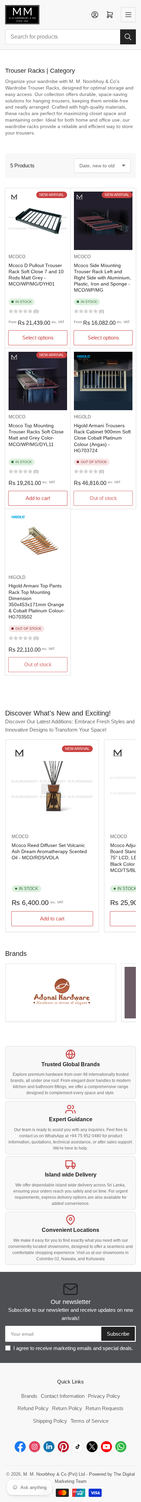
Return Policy (67, 1408)
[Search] (128, 37)
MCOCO (17, 256)
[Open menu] (128, 14)
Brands (29, 1396)
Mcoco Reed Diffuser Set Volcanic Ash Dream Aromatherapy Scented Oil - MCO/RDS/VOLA (49, 851)
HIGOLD (82, 416)
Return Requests (105, 1408)
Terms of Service (89, 1421)
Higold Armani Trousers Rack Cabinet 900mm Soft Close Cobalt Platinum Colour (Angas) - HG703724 (102, 438)
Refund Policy (33, 1408)
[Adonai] (61, 992)
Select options (38, 337)
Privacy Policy (104, 1396)
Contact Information (63, 1396)
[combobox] (70, 36)
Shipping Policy (50, 1421)
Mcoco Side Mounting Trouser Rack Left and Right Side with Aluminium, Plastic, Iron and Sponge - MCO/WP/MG (102, 278)
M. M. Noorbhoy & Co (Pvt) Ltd (54, 1474)
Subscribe (118, 1334)
